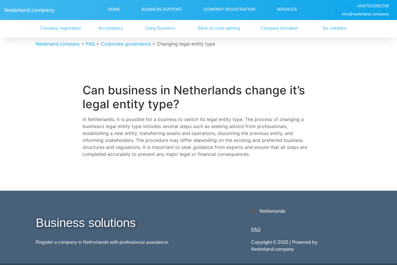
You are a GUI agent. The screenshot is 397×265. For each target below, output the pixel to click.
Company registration (60, 28)
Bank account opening (219, 28)
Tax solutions (334, 28)
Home (114, 9)
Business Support (162, 9)
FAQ (255, 229)
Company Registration (229, 9)
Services (287, 9)
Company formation (279, 28)
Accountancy (110, 28)
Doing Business (160, 28)
